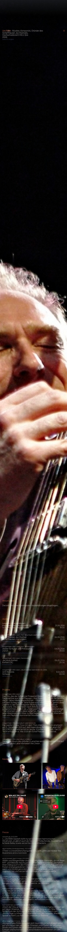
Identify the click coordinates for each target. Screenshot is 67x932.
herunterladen (36, 790)
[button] (6, 31)
